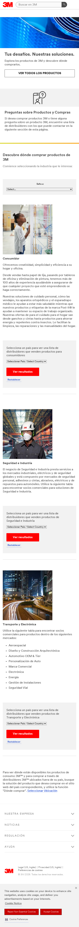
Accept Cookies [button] (51, 912)
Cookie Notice (13, 903)
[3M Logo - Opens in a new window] (8, 4)
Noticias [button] (12, 825)
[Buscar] (64, 4)
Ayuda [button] (10, 847)
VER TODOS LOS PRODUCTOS (39, 73)
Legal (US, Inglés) (27, 867)
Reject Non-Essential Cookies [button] (22, 912)
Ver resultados (23, 371)
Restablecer (14, 380)
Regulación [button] (15, 835)
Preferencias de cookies (30, 870)
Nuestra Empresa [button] (19, 814)
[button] (16, 919)
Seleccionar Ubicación (42, 791)
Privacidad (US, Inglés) (50, 867)
